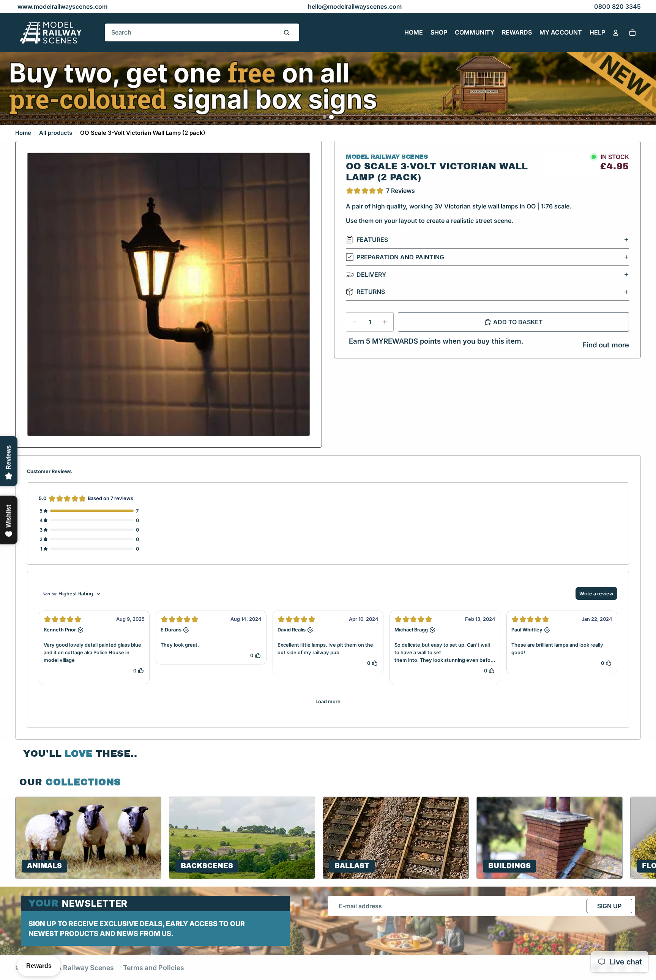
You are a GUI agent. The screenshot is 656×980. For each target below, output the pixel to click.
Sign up (609, 906)
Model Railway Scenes (77, 968)
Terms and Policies (153, 968)
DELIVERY (371, 274)
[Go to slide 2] (331, 117)
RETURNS (370, 291)
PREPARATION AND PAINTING (400, 257)
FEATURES (372, 239)
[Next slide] (632, 838)
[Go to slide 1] (324, 117)
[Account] (615, 32)
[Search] (286, 32)
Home (23, 132)
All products (55, 132)
